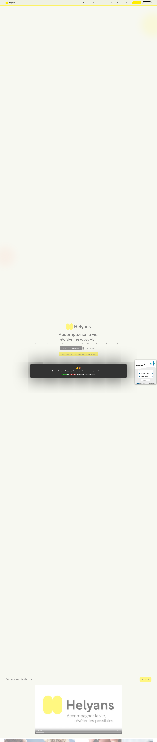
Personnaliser (80, 374)
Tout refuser (73, 374)
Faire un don (137, 2)
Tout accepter (66, 374)
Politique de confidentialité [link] (90, 374)
